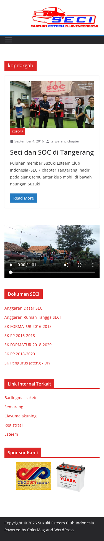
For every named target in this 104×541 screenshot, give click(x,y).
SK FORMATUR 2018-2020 (28, 344)
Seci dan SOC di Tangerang (52, 152)
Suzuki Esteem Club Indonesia (66, 522)
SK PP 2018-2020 (19, 353)
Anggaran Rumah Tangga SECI (32, 317)
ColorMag (36, 529)
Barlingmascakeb (20, 397)
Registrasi (13, 425)
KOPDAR (17, 131)
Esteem (11, 434)
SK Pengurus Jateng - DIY (27, 363)
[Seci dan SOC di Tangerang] (52, 104)
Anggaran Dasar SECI (24, 308)
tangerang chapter (64, 141)
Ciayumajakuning (20, 415)
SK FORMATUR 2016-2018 (28, 326)
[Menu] (8, 40)
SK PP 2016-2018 (19, 335)
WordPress (64, 529)
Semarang (13, 406)
